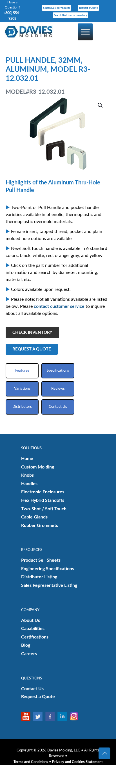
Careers (29, 653)
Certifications (34, 637)
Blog (25, 645)
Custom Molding (37, 467)
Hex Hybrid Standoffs (42, 500)
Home (27, 458)
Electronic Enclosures (42, 492)
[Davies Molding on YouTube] (27, 716)
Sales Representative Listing (49, 585)
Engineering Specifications (47, 568)
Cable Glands (34, 517)
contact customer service (59, 306)
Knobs (27, 475)
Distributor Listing (39, 577)
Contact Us (32, 688)
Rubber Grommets (39, 525)
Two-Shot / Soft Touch (43, 509)
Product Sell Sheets (41, 560)
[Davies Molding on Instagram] (76, 716)
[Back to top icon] (104, 753)
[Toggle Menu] (85, 31)
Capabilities (32, 628)
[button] (100, 105)
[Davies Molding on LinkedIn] (63, 716)
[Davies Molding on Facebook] (51, 716)
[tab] (22, 370)
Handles (29, 483)
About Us (30, 620)
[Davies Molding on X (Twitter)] (39, 716)
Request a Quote (38, 696)
